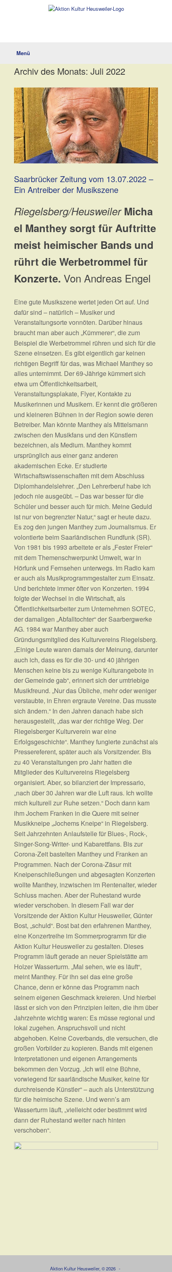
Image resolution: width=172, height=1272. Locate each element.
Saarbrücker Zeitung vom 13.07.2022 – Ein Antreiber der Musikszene (83, 184)
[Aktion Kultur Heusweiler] (86, 8)
